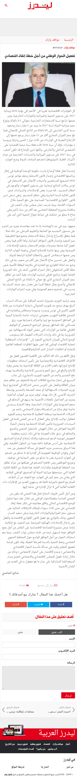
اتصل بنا (45, 767)
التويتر (37, 605)
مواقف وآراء (52, 40)
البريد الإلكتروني (66, 650)
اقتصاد (46, 744)
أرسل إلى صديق (46, 585)
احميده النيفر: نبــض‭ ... (59, 709)
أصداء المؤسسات (26, 749)
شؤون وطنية (35, 744)
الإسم (72, 638)
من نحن (69, 767)
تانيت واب (8, 774)
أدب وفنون (52, 749)
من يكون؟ (40, 749)
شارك (60, 605)
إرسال (68, 695)
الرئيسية (68, 40)
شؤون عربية (22, 744)
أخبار (68, 744)
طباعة (22, 585)
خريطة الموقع (18, 767)
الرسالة (71, 662)
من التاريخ (10, 744)
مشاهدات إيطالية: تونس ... (20, 709)
